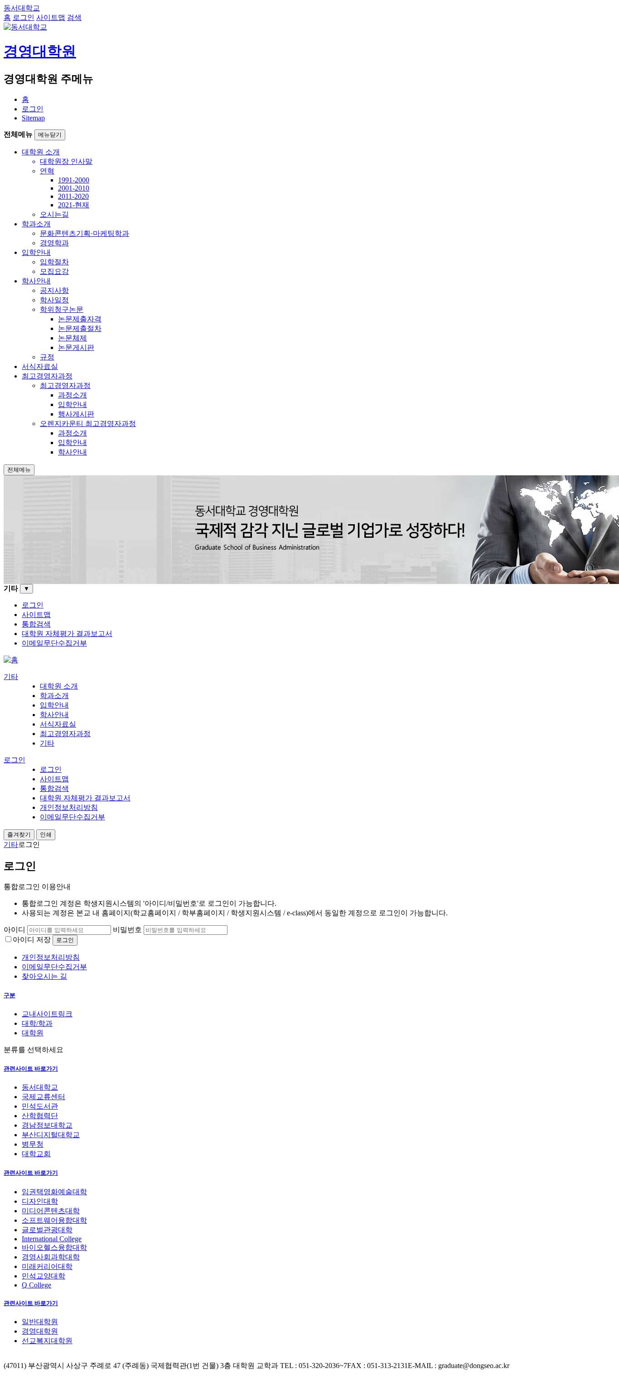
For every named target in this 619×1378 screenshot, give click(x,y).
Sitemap (33, 118)
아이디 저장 (32, 939)
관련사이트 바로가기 (31, 1068)
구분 (9, 995)
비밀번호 (127, 929)
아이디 (14, 929)
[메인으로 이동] (11, 660)
